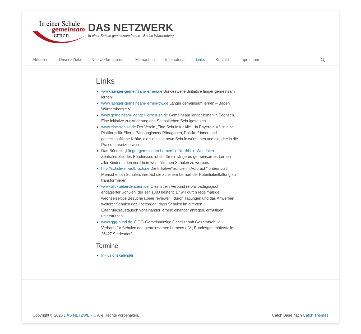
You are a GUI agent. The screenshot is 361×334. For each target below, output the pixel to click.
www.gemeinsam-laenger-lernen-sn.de (135, 115)
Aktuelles (40, 59)
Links (200, 59)
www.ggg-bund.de (117, 222)
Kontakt (222, 59)
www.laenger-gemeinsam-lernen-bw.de (135, 103)
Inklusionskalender (117, 255)
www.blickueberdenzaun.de (126, 186)
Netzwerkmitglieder (108, 59)
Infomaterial (175, 59)
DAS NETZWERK (130, 27)
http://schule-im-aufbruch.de (125, 168)
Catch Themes (315, 315)
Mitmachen (145, 59)
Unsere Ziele (70, 59)
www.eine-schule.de (119, 127)
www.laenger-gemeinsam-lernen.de (131, 91)
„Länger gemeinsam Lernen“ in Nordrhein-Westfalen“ (178, 150)
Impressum (249, 59)
